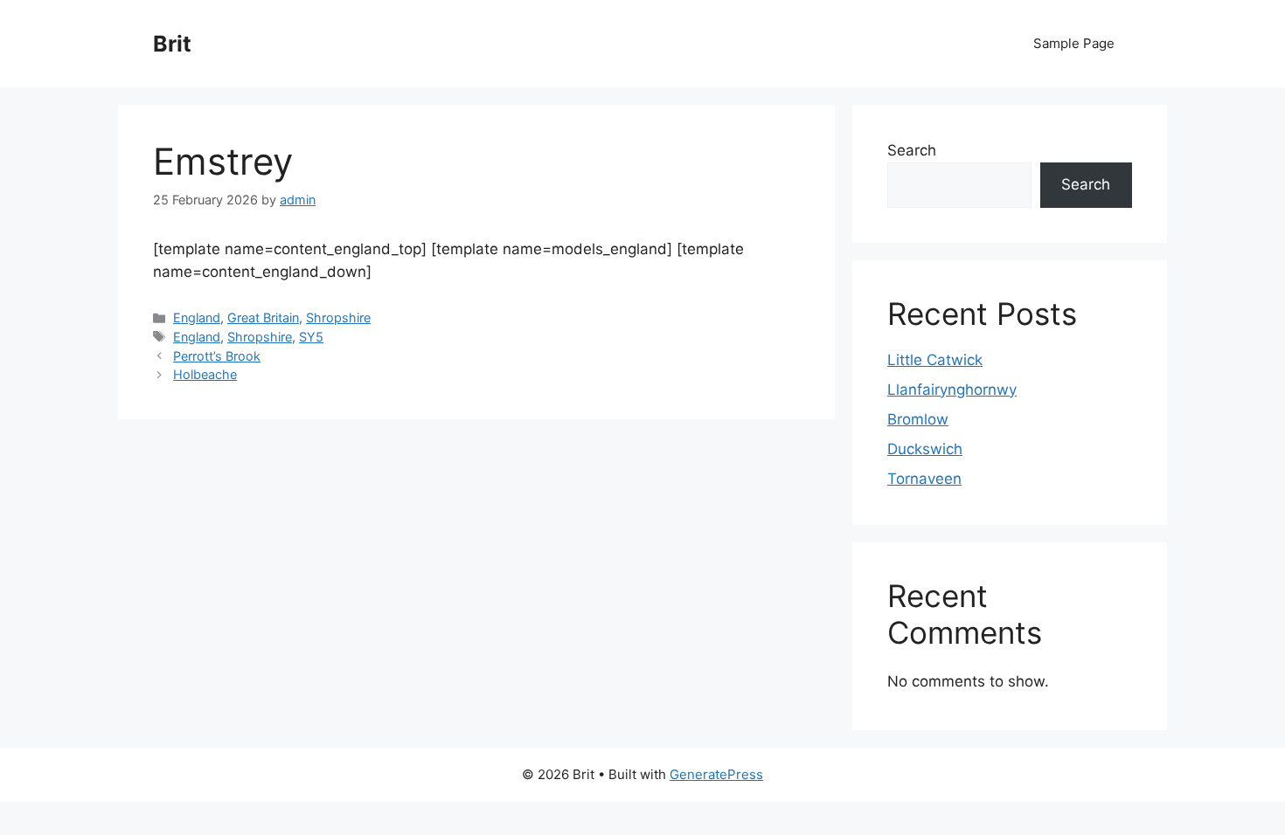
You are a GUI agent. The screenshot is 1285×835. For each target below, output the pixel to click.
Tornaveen (924, 478)
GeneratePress (716, 774)
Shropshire (338, 317)
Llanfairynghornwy (952, 389)
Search (911, 150)
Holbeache (205, 374)
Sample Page (1074, 43)
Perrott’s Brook (216, 355)
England (196, 317)
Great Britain (263, 317)
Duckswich (924, 449)
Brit (172, 44)
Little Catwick (935, 360)
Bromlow (917, 419)
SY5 (311, 336)
